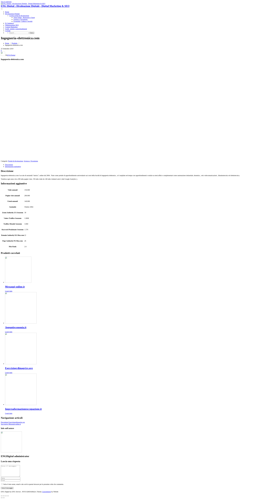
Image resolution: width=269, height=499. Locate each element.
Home (7, 12)
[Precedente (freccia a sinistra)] (2, 497)
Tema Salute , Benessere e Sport (24, 17)
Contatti (7, 31)
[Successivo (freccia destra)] (4, 497)
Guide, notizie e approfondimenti (16, 29)
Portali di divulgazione (15, 161)
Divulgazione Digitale (12, 14)
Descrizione (9, 165)
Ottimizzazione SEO (12, 25)
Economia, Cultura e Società (22, 21)
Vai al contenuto (6, 2)
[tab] (136, 165)
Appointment (46, 492)
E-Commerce (9, 23)
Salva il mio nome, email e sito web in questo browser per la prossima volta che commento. (33, 484)
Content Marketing (11, 27)
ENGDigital (11, 55)
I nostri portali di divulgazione (19, 16)
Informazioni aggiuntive (13, 166)
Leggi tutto (8, 291)
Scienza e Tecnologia (20, 19)
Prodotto (14, 43)
